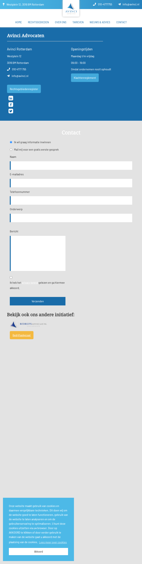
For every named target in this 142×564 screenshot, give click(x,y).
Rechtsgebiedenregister (24, 89)
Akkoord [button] (38, 551)
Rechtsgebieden (38, 22)
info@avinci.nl (130, 4)
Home (18, 22)
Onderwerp (16, 209)
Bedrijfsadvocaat (22, 335)
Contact (121, 22)
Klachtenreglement (85, 77)
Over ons (60, 22)
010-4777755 (104, 4)
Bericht (14, 231)
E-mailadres (17, 174)
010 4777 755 (18, 69)
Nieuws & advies (100, 22)
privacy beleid (30, 282)
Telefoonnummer (20, 191)
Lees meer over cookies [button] (53, 542)
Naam (13, 156)
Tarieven (78, 22)
